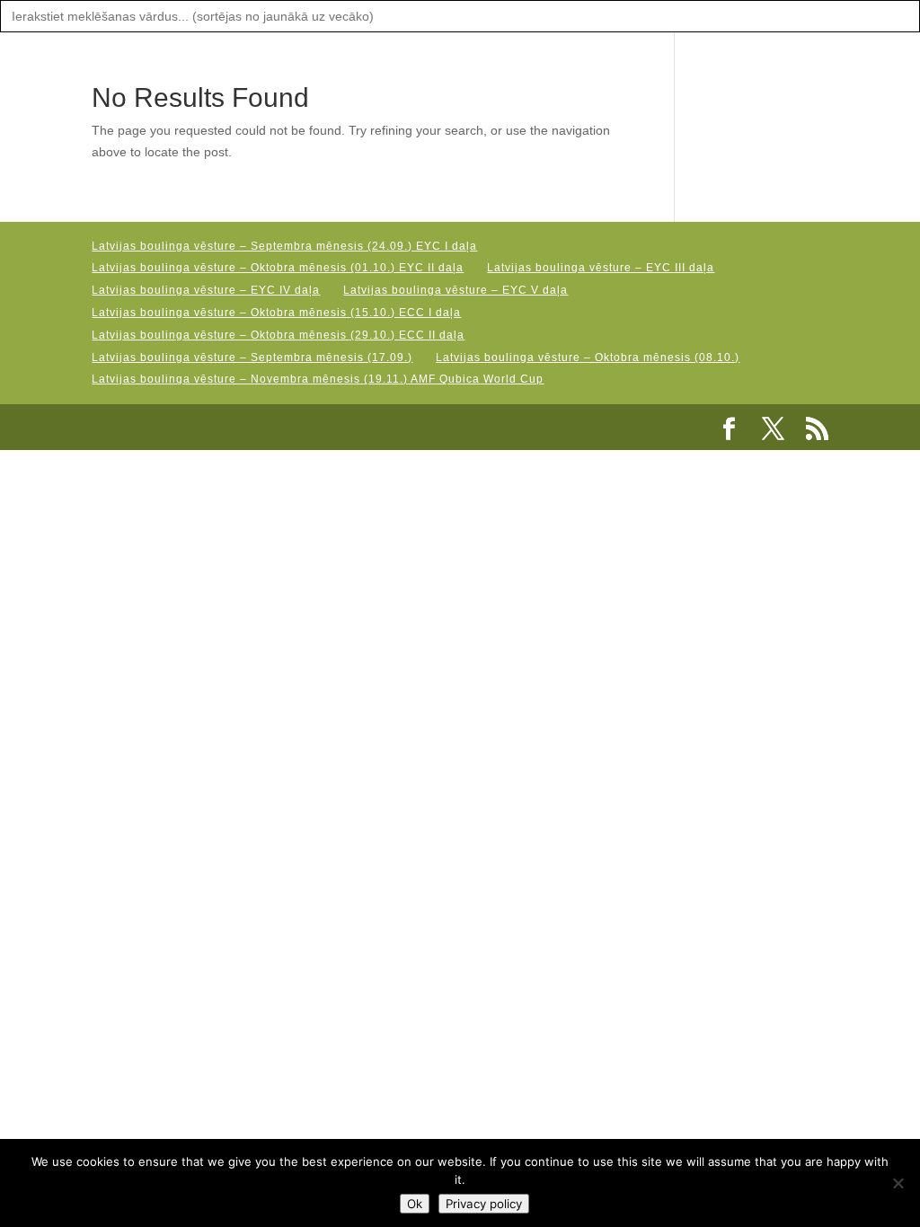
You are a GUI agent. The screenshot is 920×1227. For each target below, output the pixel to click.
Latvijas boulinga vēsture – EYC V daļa (455, 290)
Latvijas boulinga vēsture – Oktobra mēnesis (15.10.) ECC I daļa (276, 312)
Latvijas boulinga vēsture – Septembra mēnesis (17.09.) (252, 357)
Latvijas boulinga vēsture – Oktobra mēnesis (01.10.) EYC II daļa (278, 267)
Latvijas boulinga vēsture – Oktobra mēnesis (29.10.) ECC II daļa (278, 335)
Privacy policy (484, 1203)
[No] (898, 1183)
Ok (414, 1203)
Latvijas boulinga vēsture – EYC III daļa (600, 267)
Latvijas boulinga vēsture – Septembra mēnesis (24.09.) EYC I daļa (284, 246)
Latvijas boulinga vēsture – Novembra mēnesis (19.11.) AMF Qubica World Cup (318, 379)
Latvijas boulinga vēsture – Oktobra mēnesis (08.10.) (587, 357)
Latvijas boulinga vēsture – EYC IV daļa (206, 290)
